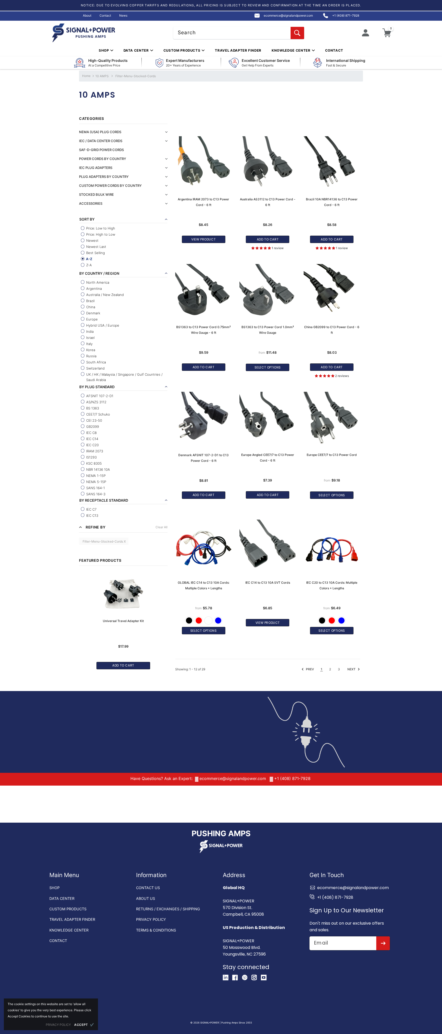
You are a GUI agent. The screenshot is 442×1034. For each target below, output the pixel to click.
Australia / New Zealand (104, 295)
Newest (91, 240)
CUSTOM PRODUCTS (67, 909)
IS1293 (91, 457)
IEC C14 (91, 439)
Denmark (92, 313)
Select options (268, 367)
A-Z (88, 259)
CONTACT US (148, 888)
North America (97, 282)
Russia (90, 356)
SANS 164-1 (95, 488)
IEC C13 (91, 515)
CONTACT (58, 940)
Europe (91, 319)
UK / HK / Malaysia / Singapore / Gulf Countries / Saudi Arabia (123, 377)
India (89, 331)
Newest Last (95, 247)
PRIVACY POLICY (151, 919)
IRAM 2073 (94, 451)
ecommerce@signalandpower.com (233, 778)
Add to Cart (123, 665)
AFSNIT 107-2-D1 (99, 396)
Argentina (93, 288)
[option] (123, 618)
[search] (297, 33)
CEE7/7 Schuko (97, 414)
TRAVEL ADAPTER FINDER (72, 919)
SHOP (54, 888)
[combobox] (238, 33)
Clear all (162, 527)
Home (86, 76)
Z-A (88, 265)
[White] (208, 620)
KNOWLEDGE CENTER (69, 930)
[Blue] (218, 620)
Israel (90, 338)
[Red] (199, 620)
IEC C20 (92, 445)
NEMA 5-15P (95, 482)
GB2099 (92, 426)
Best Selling (95, 253)
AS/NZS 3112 (95, 402)
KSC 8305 (93, 463)
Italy (89, 344)
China (90, 307)
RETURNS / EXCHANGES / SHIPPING (168, 909)
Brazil (90, 301)
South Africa (95, 362)
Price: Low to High (100, 228)
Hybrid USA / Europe (102, 325)
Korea (90, 350)
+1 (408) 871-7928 (292, 778)
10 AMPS (102, 76)
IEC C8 (91, 433)
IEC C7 (90, 509)
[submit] (383, 943)
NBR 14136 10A (97, 469)
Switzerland (95, 368)
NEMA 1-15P (95, 476)
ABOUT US (145, 898)
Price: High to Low (100, 234)
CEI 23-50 (93, 420)
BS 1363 (92, 408)
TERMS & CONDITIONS (156, 930)
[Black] (189, 620)
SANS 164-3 (95, 494)
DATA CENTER (61, 898)
